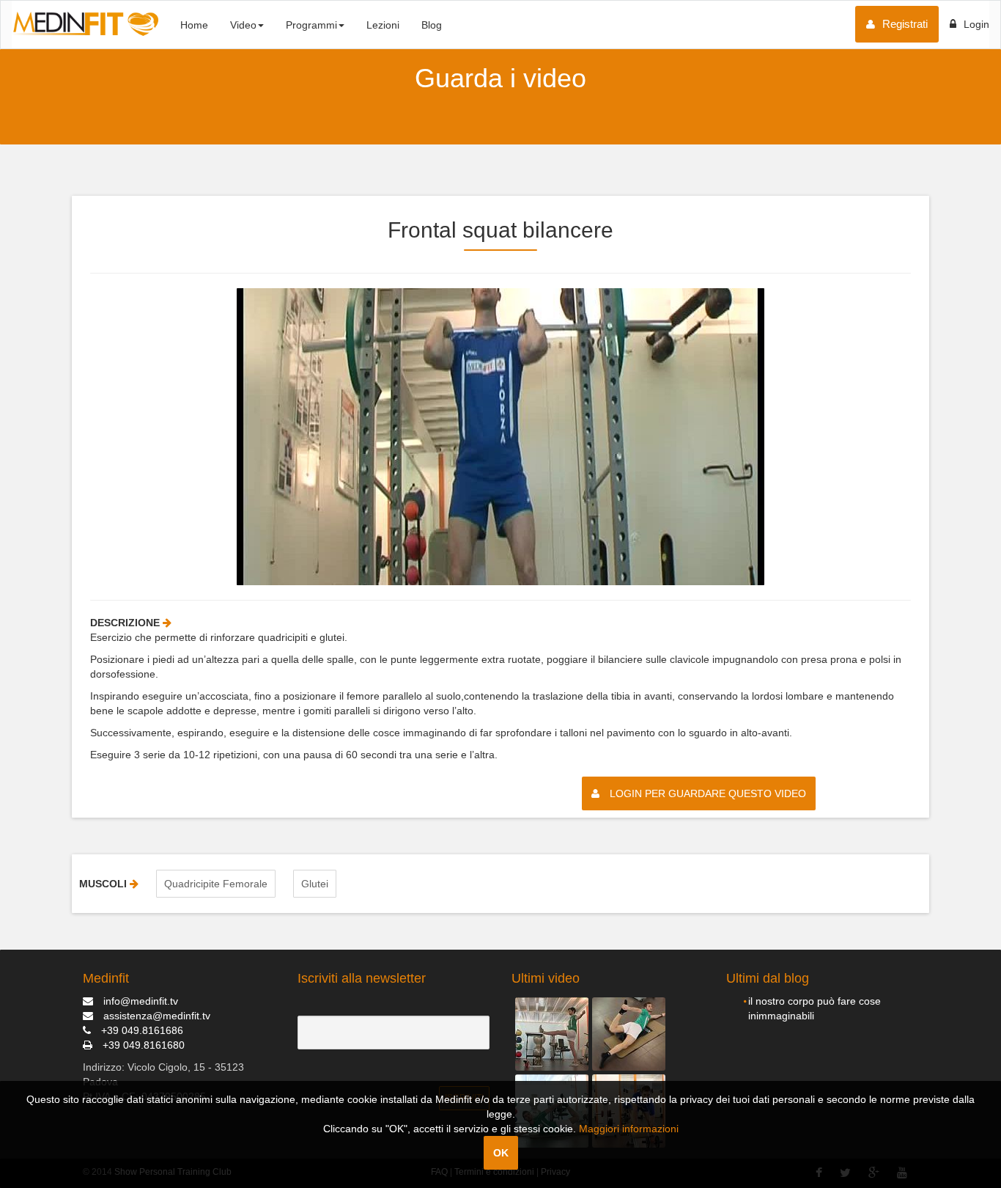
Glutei (314, 884)
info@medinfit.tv (139, 1001)
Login (976, 24)
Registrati (905, 24)
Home (194, 25)
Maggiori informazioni (629, 1128)
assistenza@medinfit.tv (155, 1016)
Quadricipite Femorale (215, 884)
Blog (431, 25)
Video (243, 25)
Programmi (311, 25)
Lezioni (382, 25)
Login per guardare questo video (706, 793)
